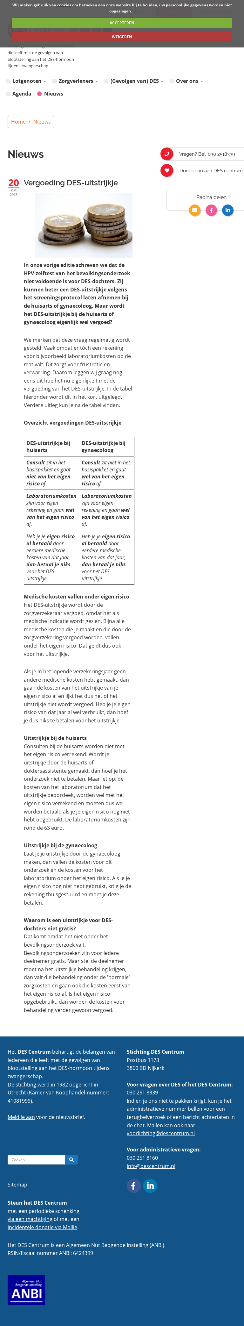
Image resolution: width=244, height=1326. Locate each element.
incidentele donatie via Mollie (42, 1227)
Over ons (188, 80)
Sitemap (17, 1184)
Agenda (21, 93)
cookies (64, 5)
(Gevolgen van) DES (135, 80)
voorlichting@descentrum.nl (161, 1133)
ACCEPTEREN (122, 22)
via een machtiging (30, 1218)
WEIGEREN (122, 36)
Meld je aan (21, 1117)
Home (18, 121)
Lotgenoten (27, 80)
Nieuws (53, 93)
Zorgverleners (77, 80)
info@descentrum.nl (151, 1166)
